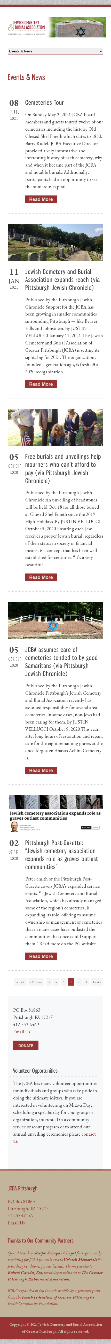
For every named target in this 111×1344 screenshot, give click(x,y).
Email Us (21, 1032)
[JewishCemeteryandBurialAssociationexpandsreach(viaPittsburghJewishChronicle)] (63, 279)
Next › (97, 982)
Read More (41, 199)
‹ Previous (36, 982)
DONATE (25, 1045)
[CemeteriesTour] (44, 102)
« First (20, 982)
